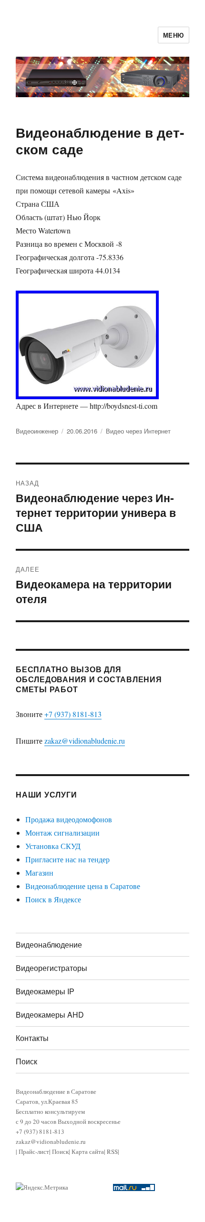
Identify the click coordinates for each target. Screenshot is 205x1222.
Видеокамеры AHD (50, 1014)
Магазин (39, 873)
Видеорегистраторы (51, 967)
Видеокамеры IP (45, 991)
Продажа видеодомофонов (68, 819)
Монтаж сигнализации (62, 833)
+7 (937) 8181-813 (73, 714)
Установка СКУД (53, 846)
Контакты (32, 1037)
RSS (112, 1151)
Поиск (26, 1061)
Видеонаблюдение (49, 944)
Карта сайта (88, 1151)
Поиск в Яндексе (53, 899)
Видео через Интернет (138, 430)
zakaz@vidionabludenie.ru (84, 741)
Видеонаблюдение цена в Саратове (82, 886)
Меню (173, 35)
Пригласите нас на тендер (67, 859)
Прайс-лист (34, 1151)
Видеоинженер (37, 430)
